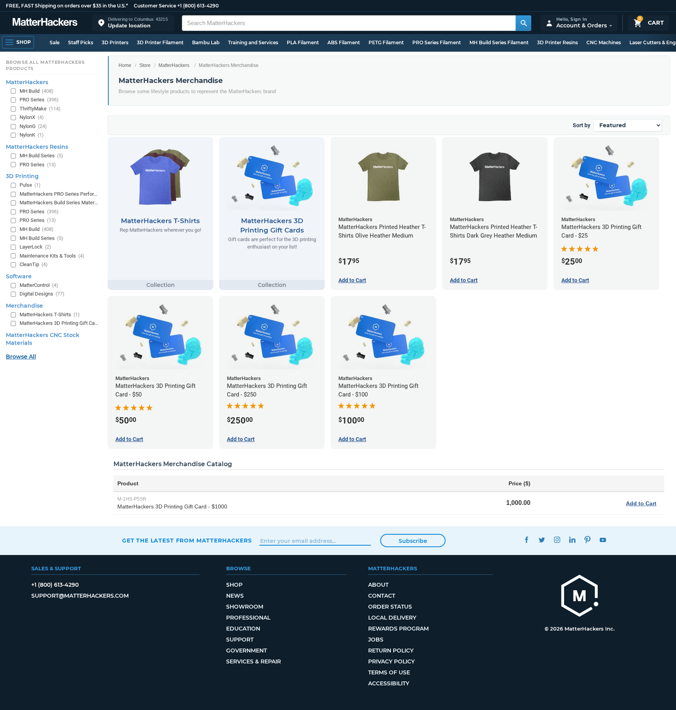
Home (125, 65)
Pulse (30, 185)
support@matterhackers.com (80, 595)
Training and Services (253, 42)
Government (246, 650)
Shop (234, 584)
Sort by (581, 125)
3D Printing (22, 176)
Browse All (21, 356)
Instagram (557, 539)
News (235, 595)
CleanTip (34, 264)
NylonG (33, 126)
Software (19, 276)
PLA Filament (303, 42)
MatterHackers (173, 65)
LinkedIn (572, 539)
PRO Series (39, 100)
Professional (248, 617)
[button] (133, 22)
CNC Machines (603, 42)
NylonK (32, 135)
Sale (54, 42)
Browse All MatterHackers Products (45, 65)
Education (243, 628)
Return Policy (391, 650)
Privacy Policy (391, 661)
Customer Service (155, 6)
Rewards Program (398, 628)
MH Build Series (41, 156)
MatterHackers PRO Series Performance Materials (59, 193)
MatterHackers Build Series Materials (59, 202)
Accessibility (388, 683)
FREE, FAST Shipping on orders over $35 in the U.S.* (67, 6)
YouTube (602, 539)
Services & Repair (253, 661)
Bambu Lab (205, 42)
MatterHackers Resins (37, 146)
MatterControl (39, 285)
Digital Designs (42, 294)
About (378, 584)
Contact (381, 595)
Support (240, 639)
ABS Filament (343, 42)
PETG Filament (386, 42)
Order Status (390, 606)
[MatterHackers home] (45, 23)
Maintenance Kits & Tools (52, 255)
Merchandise (24, 305)
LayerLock (35, 247)
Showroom (244, 606)
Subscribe (413, 540)
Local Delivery (392, 617)
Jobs (375, 639)
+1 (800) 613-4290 (198, 6)
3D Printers (115, 42)
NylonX (32, 117)
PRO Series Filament (436, 42)
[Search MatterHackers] (523, 23)
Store (145, 65)
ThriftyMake (40, 109)
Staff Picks (80, 42)
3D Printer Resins (557, 42)
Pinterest (587, 539)
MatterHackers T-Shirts (50, 314)
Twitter (541, 539)
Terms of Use (389, 672)
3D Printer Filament (160, 42)
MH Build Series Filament (499, 42)
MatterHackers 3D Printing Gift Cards (59, 323)
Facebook (526, 539)
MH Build (37, 91)
